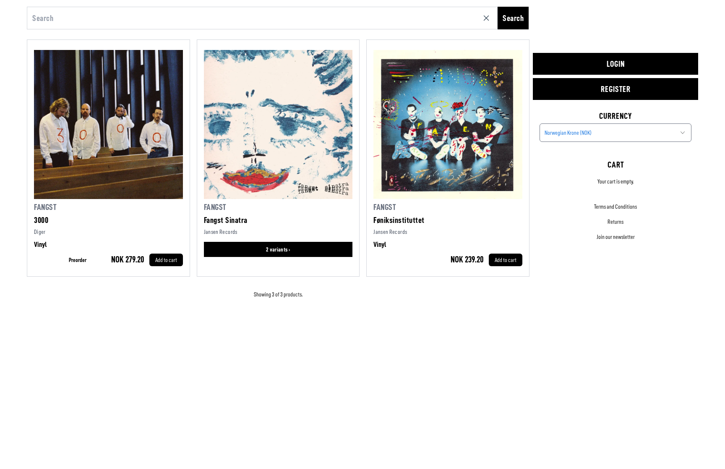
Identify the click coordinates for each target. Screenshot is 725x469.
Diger (40, 232)
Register (616, 89)
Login (616, 64)
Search (513, 18)
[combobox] (615, 133)
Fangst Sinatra (226, 220)
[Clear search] (488, 18)
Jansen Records (220, 232)
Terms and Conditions (615, 207)
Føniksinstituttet (399, 220)
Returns (615, 222)
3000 (41, 220)
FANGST (45, 207)
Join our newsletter (616, 237)
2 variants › (278, 249)
